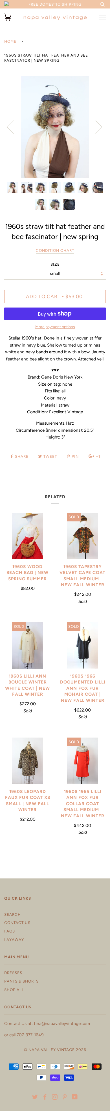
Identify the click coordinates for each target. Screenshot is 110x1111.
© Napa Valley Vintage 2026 (55, 1049)
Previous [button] (13, 127)
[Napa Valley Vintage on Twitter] (35, 1097)
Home (10, 41)
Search (12, 914)
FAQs (9, 931)
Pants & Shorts (21, 981)
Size (55, 264)
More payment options (55, 327)
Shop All (14, 989)
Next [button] (95, 127)
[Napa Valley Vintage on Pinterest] (65, 1097)
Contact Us (17, 922)
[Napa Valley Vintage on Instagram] (55, 1097)
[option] (55, 127)
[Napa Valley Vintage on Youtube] (75, 1097)
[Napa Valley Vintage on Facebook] (45, 1097)
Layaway (14, 939)
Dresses (13, 972)
